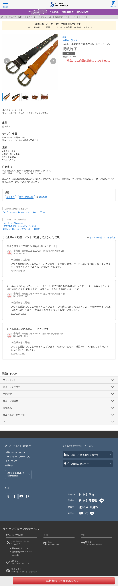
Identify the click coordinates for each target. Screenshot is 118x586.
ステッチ (13, 212)
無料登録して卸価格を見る (62, 580)
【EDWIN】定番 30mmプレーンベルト (20, 226)
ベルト (86, 17)
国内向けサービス (20, 548)
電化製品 (7, 408)
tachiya (21, 212)
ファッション (46, 17)
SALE (5, 212)
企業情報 (43, 197)
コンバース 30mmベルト (14, 223)
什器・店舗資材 (10, 401)
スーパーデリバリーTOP (11, 17)
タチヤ (28, 212)
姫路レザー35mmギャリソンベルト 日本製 (21, 229)
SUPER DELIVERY (15, 474)
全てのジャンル (31, 17)
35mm (42, 212)
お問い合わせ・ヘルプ (15, 452)
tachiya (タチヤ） (71, 40)
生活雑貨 (7, 394)
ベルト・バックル (73, 17)
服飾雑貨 (59, 17)
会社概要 (9, 465)
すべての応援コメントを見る (103, 237)
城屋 (65, 37)
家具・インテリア (11, 387)
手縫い (35, 212)
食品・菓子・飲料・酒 (14, 414)
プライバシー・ (19, 457)
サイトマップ (11, 461)
